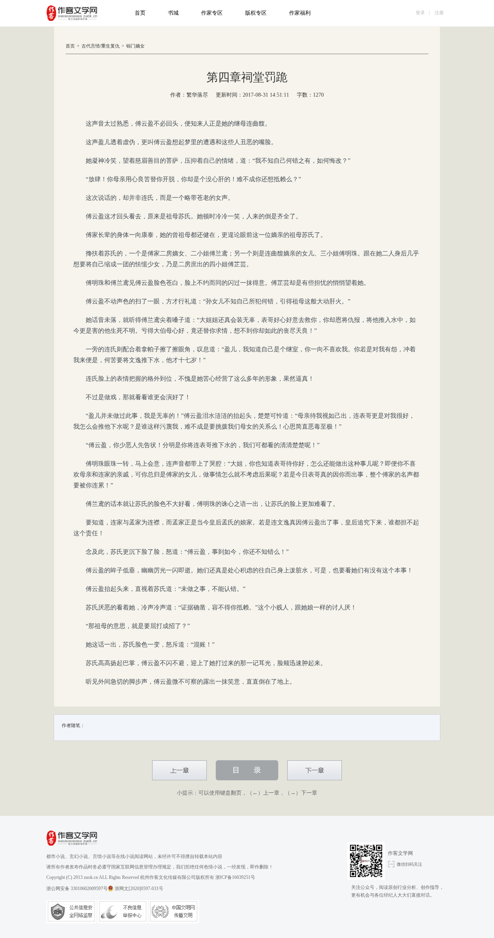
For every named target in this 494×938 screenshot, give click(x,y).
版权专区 (256, 13)
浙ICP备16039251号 (235, 877)
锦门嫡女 (135, 46)
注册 (439, 12)
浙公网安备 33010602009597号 (77, 888)
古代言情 (90, 46)
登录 (420, 12)
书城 (173, 13)
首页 (140, 13)
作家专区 (212, 13)
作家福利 (300, 13)
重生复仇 (110, 46)
